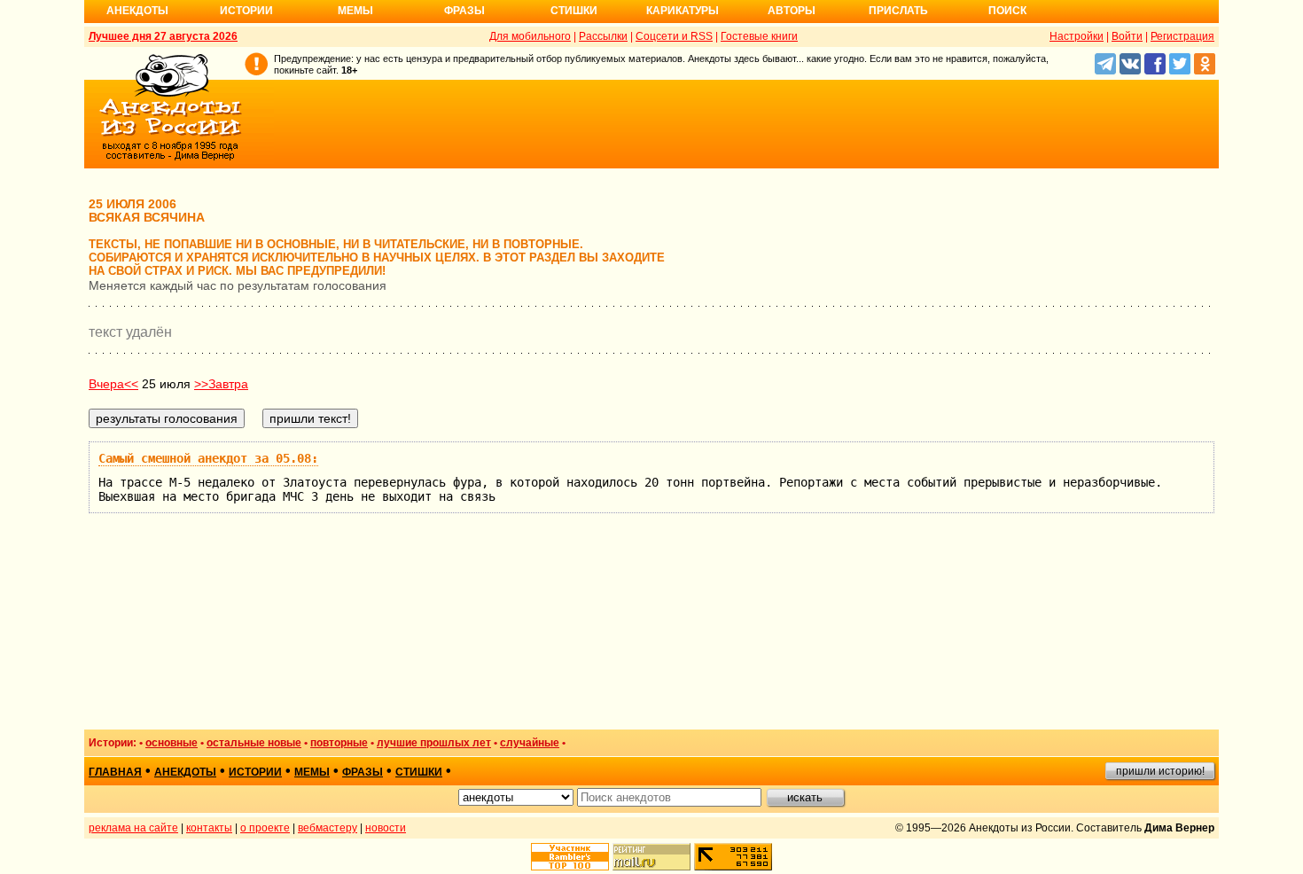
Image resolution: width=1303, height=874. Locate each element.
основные (171, 743)
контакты (209, 828)
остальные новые (254, 743)
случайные (529, 743)
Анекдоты (137, 10)
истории (255, 772)
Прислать (898, 10)
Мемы (355, 10)
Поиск (1007, 10)
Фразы (464, 10)
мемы (312, 772)
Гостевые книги (759, 36)
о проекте (265, 828)
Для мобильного (530, 36)
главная (115, 772)
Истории (246, 10)
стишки (418, 772)
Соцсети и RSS (674, 36)
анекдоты (185, 772)
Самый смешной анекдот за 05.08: (208, 458)
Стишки (573, 10)
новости (385, 828)
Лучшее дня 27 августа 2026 (163, 36)
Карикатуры (682, 10)
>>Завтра (221, 384)
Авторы (791, 10)
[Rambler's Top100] (570, 856)
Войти (1127, 36)
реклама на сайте (133, 828)
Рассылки (603, 36)
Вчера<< (113, 384)
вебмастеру (327, 828)
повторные (339, 743)
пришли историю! (1160, 771)
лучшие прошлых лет (434, 743)
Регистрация (1182, 36)
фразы (362, 772)
